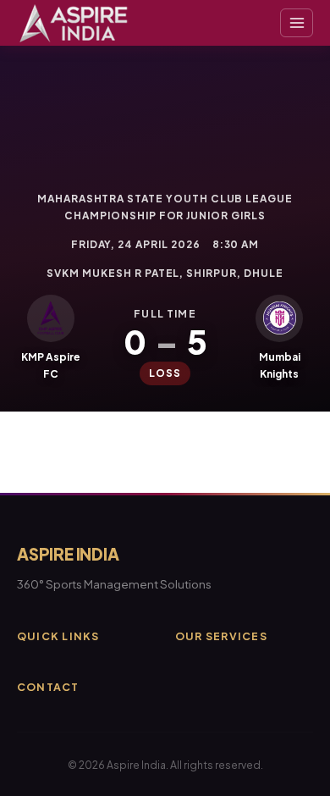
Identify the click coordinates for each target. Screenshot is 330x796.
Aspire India (68, 554)
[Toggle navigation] (296, 22)
